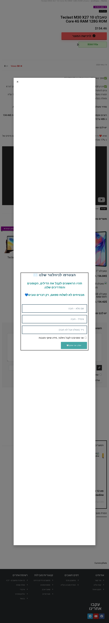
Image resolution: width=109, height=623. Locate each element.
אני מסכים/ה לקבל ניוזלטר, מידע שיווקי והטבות (61, 338)
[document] (54, 311)
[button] (17, 82)
